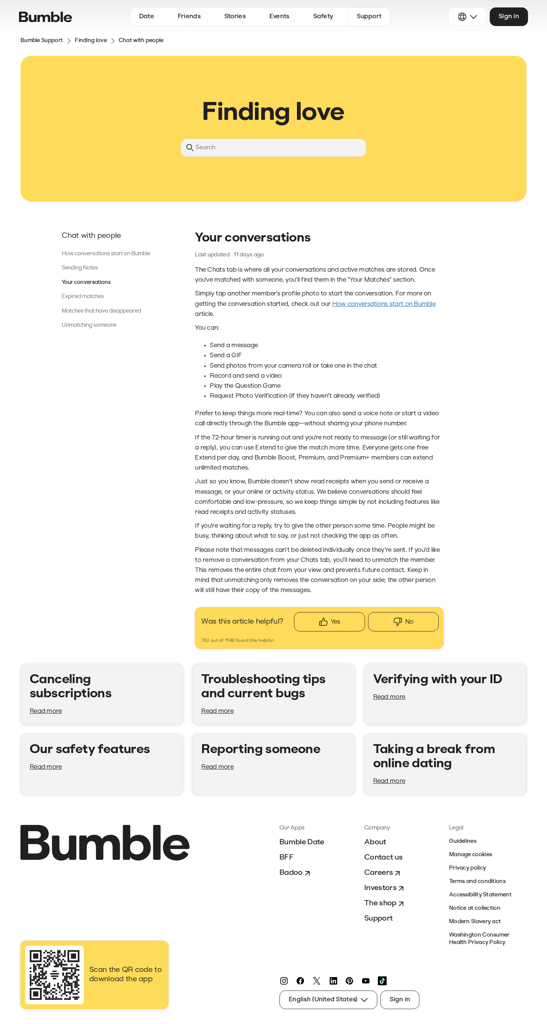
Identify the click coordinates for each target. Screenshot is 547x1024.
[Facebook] (300, 980)
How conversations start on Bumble (106, 254)
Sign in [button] (509, 16)
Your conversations (86, 282)
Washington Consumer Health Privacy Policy (479, 938)
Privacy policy (467, 868)
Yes (335, 622)
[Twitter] (316, 980)
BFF (286, 857)
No (409, 622)
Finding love (91, 41)
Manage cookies (470, 855)
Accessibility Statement (480, 895)
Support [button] (369, 16)
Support (378, 918)
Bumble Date (301, 842)
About (375, 842)
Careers (378, 873)
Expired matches (83, 297)
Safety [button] (323, 16)
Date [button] (146, 16)
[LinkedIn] (333, 980)
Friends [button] (189, 16)
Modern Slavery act (475, 922)
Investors (380, 888)
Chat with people (141, 41)
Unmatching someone (89, 325)
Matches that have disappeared (101, 311)
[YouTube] (365, 980)
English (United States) (323, 999)
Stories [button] (235, 16)
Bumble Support (41, 41)
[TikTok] (382, 980)
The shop (380, 903)
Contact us (383, 857)
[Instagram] (283, 980)
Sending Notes (80, 268)
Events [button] (279, 16)
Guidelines (462, 841)
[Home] (45, 17)
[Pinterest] (349, 980)
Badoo (291, 873)
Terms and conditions (477, 881)
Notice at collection (474, 908)
